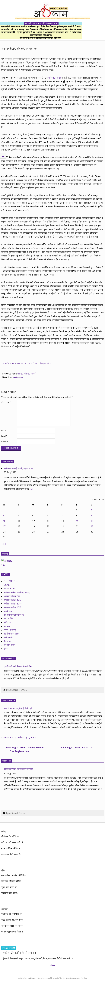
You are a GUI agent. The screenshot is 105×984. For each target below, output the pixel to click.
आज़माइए (4, 909)
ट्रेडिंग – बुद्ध (6, 761)
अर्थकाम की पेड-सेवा (12, 596)
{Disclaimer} (41, 978)
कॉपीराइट (7, 622)
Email (4, 436)
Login (7, 584)
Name (4, 430)
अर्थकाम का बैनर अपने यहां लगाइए (17, 592)
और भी (52, 965)
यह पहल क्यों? (9, 644)
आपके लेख (8, 611)
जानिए (3, 831)
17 (4, 526)
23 (92, 526)
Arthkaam (31, 978)
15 (77, 520)
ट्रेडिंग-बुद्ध (41, 363)
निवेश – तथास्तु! (10, 629)
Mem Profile (10, 588)
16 (92, 520)
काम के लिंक (8, 618)
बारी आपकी (8, 637)
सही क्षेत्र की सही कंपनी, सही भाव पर (18, 468)
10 (4, 520)
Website (4, 442)
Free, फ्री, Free (11, 581)
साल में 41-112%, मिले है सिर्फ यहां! (18, 708)
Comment (6, 402)
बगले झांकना (18, 377)
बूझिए (3, 870)
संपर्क (6, 648)
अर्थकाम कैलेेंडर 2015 (12, 607)
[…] (31, 488)
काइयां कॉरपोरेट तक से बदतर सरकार (18, 768)
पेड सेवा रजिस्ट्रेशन (11, 633)
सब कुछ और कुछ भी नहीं (26, 373)
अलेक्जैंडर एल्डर (54, 77)
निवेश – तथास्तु (7, 462)
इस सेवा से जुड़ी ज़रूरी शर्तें (14, 614)
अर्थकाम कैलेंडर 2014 (12, 603)
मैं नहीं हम (7, 641)
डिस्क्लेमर (7, 626)
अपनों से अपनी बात (8, 700)
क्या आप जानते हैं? (8, 658)
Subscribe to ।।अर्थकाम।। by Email (18, 737)
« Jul (3, 544)
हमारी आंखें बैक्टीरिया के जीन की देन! (18, 666)
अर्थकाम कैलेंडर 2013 (12, 599)
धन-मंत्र (48, 363)
